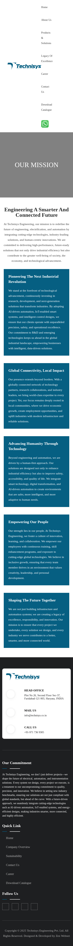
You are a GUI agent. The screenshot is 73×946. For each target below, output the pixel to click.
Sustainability (14, 856)
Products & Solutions (46, 38)
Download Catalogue (46, 107)
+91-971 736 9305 (34, 732)
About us (46, 20)
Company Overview (18, 847)
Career (44, 74)
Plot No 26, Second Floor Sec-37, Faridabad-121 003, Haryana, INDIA (44, 697)
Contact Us (45, 89)
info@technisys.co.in (35, 715)
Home (44, 7)
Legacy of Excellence (47, 59)
